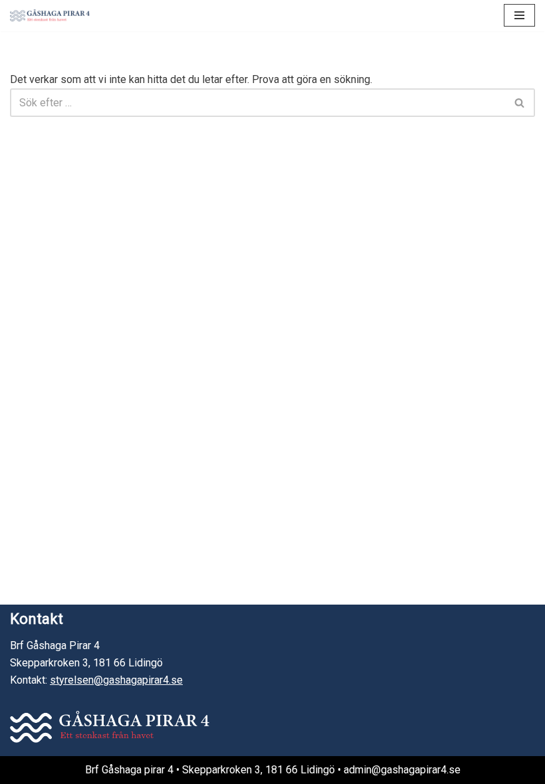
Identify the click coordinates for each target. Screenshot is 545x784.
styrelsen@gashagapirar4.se (116, 680)
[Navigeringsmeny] (519, 15)
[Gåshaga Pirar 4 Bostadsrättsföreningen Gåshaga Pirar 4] (50, 15)
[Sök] (520, 102)
